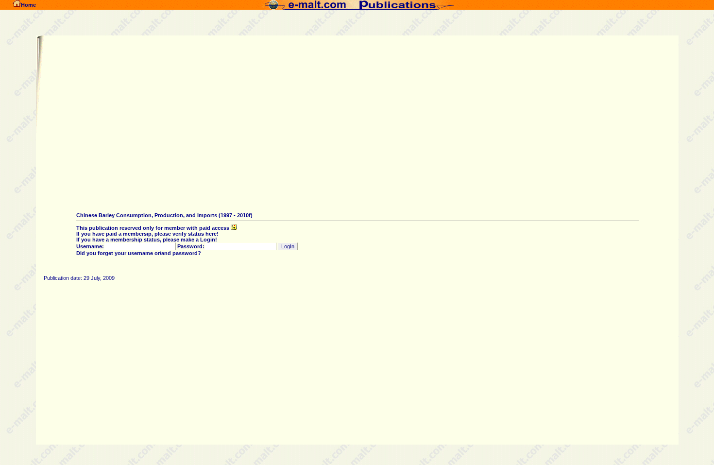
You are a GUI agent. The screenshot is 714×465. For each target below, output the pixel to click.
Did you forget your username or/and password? (138, 253)
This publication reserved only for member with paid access (153, 228)
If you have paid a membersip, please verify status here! (147, 234)
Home (28, 5)
